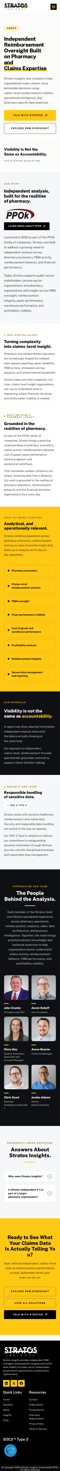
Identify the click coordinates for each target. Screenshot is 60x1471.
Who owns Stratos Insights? (29, 1176)
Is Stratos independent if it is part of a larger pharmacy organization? (29, 1193)
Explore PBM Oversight (30, 128)
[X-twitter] (13, 1383)
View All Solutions (30, 1303)
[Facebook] (21, 1383)
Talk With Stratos (28, 115)
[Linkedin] (6, 1383)
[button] (53, 7)
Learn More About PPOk (25, 226)
